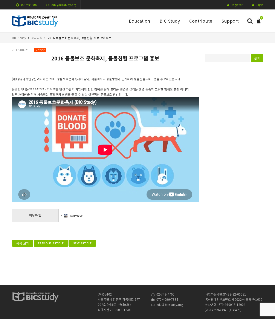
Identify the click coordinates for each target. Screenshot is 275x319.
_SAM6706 (75, 215)
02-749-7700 (29, 5)
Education (139, 21)
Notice (40, 50)
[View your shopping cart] (258, 20)
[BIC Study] (35, 20)
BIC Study (170, 21)
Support (230, 21)
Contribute (200, 21)
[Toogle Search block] (250, 21)
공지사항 (37, 38)
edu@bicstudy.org (63, 5)
